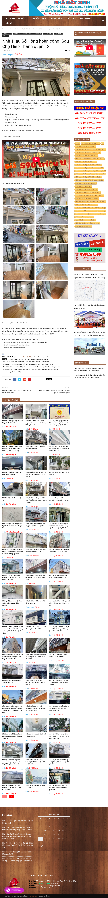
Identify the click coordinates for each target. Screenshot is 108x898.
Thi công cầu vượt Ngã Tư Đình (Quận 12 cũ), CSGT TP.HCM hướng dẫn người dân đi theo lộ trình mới (89, 334)
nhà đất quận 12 (25, 357)
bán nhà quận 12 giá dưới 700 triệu (38, 359)
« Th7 (40, 846)
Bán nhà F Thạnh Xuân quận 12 (85, 183)
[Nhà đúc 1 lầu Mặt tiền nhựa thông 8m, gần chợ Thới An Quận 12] (36, 514)
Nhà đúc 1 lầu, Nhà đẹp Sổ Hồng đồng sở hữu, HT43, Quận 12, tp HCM (35, 577)
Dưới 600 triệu (17, 33)
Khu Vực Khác (85, 18)
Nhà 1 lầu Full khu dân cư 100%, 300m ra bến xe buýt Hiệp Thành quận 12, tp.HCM (59, 736)
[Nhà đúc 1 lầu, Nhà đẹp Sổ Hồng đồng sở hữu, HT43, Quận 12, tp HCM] (36, 566)
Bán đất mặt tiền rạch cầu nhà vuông (87, 223)
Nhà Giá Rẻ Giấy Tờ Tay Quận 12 (12, 367)
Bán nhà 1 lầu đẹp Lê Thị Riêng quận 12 (88, 165)
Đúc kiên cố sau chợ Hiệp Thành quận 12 (37, 361)
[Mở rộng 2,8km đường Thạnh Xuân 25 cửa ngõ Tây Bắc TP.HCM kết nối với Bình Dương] (89, 290)
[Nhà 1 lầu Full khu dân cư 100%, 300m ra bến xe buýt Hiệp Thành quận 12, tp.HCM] (59, 725)
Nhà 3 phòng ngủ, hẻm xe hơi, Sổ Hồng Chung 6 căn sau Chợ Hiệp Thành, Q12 (12, 736)
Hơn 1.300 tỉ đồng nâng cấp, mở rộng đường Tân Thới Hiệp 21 (89, 306)
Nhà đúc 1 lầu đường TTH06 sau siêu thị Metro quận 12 (17, 853)
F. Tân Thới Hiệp (59, 33)
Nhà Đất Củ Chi (57, 18)
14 (59, 830)
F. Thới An (5, 36)
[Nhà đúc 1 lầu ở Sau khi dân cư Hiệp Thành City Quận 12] (12, 463)
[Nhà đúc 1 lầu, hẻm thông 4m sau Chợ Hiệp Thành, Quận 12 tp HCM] (59, 489)
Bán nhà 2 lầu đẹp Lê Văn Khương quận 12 (89, 180)
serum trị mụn (89, 377)
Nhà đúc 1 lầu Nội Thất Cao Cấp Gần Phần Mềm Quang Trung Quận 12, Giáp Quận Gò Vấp (12, 448)
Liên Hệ (9, 23)
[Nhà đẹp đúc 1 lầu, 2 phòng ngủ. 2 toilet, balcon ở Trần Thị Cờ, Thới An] (59, 592)
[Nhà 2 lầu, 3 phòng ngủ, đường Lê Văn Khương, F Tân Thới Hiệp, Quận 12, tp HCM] (59, 697)
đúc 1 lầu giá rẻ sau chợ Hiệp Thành (13, 361)
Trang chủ (10, 18)
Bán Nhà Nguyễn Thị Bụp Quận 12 (86, 204)
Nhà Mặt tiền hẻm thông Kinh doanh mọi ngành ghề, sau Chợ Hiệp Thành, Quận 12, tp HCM (11, 762)
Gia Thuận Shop (93, 370)
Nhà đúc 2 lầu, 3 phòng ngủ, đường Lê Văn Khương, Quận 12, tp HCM (35, 682)
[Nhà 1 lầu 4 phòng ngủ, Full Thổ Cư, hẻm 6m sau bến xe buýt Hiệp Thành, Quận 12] (36, 411)
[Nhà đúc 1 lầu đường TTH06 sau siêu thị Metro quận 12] (36, 437)
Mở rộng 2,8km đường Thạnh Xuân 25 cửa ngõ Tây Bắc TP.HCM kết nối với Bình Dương (89, 276)
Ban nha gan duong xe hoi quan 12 (86, 155)
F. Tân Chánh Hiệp (48, 33)
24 (40, 839)
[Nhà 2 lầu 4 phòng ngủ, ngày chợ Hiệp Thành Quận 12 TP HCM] (59, 540)
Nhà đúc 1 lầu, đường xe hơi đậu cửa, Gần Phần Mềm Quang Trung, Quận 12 (36, 500)
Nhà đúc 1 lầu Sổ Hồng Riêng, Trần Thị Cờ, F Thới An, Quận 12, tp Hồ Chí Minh (35, 762)
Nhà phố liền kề (56, 367)
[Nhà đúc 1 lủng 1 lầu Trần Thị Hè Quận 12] (59, 463)
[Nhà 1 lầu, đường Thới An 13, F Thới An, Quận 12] (12, 671)
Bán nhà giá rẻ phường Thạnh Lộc (86, 189)
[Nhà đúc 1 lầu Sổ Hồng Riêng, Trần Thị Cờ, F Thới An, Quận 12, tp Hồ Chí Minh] (36, 750)
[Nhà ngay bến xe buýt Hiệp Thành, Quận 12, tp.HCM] (36, 725)
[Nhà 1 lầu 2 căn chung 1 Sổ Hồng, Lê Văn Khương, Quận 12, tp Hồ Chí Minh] (59, 671)
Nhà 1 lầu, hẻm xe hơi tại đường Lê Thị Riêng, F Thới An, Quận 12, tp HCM (59, 762)
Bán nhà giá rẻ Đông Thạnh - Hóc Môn (87, 192)
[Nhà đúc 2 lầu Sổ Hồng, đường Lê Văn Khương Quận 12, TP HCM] (36, 540)
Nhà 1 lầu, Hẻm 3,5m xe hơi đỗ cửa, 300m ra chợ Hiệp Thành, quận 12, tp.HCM (58, 788)
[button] (103, 20)
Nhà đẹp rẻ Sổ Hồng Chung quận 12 (13, 364)
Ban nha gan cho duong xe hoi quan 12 (88, 152)
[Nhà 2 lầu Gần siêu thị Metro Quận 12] (12, 489)
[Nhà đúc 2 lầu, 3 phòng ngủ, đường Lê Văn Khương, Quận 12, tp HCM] (36, 671)
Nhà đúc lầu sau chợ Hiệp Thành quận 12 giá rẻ (39, 364)
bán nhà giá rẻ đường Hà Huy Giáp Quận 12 (89, 195)
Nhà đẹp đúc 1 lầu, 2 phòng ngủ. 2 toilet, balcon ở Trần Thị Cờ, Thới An (59, 603)
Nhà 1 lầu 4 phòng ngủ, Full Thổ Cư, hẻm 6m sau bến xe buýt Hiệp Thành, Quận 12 (36, 423)
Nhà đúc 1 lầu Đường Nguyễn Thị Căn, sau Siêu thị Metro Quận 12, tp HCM (36, 474)
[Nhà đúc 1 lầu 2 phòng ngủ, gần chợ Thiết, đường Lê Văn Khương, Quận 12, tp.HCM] (59, 437)
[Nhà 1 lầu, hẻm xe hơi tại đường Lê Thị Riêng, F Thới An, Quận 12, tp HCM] (59, 750)
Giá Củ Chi (72, 18)
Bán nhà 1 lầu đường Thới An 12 (86, 161)
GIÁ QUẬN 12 (22, 18)
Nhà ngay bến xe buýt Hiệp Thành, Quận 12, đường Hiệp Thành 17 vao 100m (12, 603)
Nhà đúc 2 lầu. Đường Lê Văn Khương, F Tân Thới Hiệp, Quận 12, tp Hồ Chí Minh (12, 788)
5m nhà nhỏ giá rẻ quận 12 (90, 143)
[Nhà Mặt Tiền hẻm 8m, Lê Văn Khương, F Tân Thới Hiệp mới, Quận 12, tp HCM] (12, 566)
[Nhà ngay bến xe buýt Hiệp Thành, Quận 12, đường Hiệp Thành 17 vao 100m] (12, 592)
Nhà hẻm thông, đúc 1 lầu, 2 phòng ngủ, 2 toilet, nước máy (16, 392)
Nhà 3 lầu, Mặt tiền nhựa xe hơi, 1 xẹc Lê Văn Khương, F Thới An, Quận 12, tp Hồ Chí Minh (59, 629)
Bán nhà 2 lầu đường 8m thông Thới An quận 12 (91, 171)
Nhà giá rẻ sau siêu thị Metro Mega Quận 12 (36, 367)
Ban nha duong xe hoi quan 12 (85, 146)
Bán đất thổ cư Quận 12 (83, 226)
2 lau (77, 143)
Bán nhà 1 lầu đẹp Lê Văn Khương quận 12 (89, 168)
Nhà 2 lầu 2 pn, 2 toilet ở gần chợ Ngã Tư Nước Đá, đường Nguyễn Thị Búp (12, 526)
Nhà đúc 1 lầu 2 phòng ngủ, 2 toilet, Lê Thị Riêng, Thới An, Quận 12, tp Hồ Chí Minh (36, 708)
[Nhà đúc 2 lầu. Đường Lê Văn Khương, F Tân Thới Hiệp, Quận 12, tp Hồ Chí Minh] (12, 776)
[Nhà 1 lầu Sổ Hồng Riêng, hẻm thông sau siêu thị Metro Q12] (59, 566)
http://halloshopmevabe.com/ (91, 368)
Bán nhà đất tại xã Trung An (84, 217)
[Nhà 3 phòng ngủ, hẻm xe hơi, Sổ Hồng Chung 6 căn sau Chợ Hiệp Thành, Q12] (12, 725)
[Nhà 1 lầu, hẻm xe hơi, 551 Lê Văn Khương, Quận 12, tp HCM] (36, 617)
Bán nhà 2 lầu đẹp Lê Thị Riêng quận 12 (88, 177)
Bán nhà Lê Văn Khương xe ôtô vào (87, 198)
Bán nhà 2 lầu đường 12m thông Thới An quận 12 (91, 174)
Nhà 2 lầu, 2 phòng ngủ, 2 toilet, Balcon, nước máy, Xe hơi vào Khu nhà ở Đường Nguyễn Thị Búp (59, 423)
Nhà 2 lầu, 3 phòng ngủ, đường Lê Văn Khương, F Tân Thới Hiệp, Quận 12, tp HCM (59, 708)
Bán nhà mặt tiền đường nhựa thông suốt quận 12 (91, 201)
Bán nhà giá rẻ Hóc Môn (83, 186)
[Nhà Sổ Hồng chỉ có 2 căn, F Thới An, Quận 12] (36, 776)
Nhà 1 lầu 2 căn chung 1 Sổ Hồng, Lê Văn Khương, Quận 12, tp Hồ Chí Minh (59, 682)
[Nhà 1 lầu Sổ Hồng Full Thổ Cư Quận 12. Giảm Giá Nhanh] (59, 645)
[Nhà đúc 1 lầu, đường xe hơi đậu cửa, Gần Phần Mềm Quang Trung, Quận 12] (36, 489)
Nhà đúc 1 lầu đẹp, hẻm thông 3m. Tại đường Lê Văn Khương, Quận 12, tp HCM (36, 657)
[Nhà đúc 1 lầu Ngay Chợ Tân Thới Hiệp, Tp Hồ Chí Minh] (12, 411)
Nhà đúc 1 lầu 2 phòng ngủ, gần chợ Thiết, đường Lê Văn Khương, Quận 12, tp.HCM (59, 448)
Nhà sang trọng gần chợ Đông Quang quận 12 (16, 369)
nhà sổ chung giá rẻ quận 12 (11, 372)
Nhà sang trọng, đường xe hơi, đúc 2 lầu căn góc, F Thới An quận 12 (54, 392)
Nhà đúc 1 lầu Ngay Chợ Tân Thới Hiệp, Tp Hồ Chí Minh (17, 822)
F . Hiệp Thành (37, 33)
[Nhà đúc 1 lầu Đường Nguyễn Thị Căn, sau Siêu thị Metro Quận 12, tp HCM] (36, 463)
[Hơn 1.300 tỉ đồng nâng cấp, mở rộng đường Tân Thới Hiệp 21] (89, 319)
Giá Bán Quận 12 (7, 33)
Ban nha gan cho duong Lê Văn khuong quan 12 (90, 149)
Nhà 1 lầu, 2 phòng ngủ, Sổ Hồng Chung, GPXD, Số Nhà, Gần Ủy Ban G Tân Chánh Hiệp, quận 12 (12, 552)
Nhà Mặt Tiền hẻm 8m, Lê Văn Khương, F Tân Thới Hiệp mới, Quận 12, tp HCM (11, 577)
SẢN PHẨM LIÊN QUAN (11, 400)
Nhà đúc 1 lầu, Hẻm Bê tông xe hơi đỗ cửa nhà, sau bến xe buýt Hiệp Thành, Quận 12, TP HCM (58, 526)
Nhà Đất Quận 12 (39, 18)
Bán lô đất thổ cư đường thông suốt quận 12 (89, 158)
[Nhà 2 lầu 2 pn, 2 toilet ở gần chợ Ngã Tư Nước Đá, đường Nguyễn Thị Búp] (12, 514)
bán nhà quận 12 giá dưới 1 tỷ (17, 359)
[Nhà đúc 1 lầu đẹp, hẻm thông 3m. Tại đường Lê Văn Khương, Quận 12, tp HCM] (36, 645)
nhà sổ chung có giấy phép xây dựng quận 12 (45, 369)
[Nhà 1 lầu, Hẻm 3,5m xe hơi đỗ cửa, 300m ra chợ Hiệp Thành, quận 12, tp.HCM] (59, 776)
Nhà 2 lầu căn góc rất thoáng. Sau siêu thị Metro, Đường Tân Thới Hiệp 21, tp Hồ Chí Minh (12, 657)
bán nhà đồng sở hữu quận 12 (85, 220)
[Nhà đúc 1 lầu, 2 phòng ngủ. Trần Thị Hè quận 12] (36, 592)
